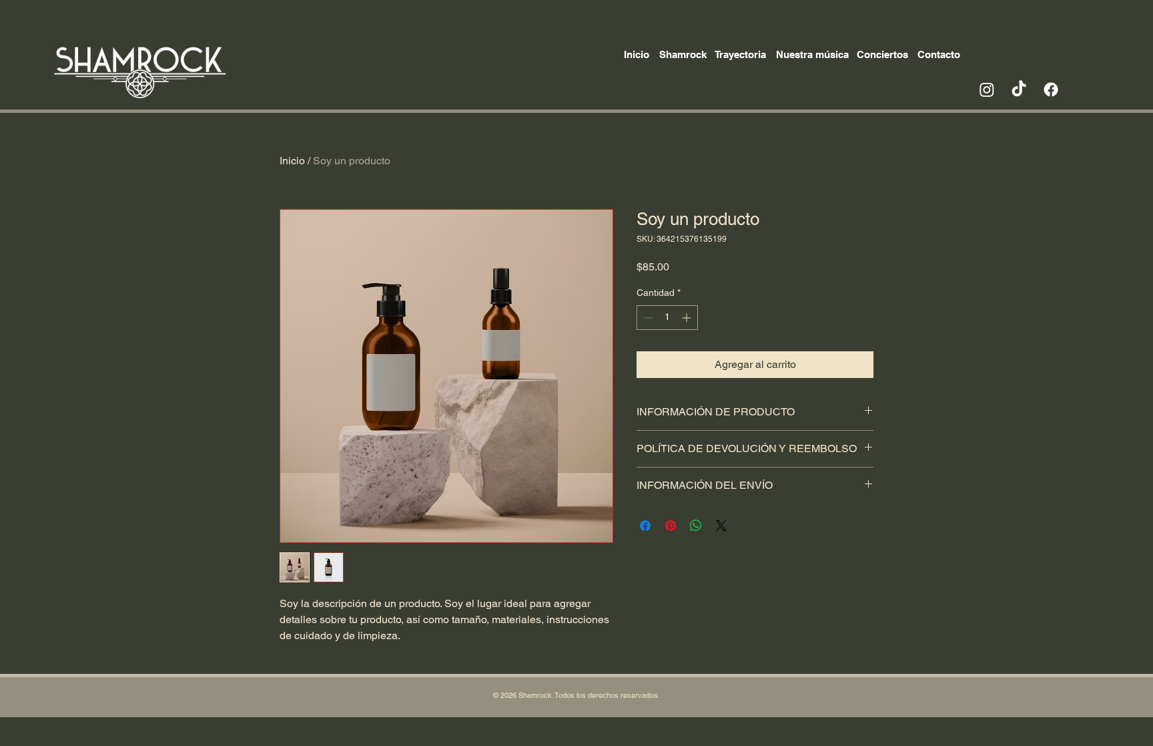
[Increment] (687, 317)
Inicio (292, 160)
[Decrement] (647, 317)
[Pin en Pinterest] (671, 526)
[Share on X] (721, 526)
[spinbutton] (667, 317)
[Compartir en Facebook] (645, 526)
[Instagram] (987, 89)
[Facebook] (1051, 89)
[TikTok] (1019, 89)
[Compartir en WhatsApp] (696, 526)
